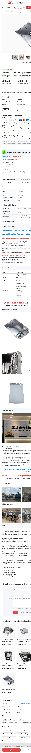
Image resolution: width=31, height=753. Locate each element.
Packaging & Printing (11, 11)
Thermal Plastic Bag (8, 734)
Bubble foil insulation (7, 710)
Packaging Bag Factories (9, 730)
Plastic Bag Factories (24, 730)
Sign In (4, 172)
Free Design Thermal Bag (9, 738)
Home (3, 11)
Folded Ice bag (20, 710)
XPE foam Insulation (7, 707)
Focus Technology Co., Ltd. (21, 746)
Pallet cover (20, 707)
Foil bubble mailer (6, 713)
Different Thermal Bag (22, 734)
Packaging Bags (21, 11)
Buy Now (11, 750)
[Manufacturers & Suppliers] (15, 2)
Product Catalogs (25, 703)
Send (16, 612)
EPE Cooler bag (21, 713)
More (3, 741)
